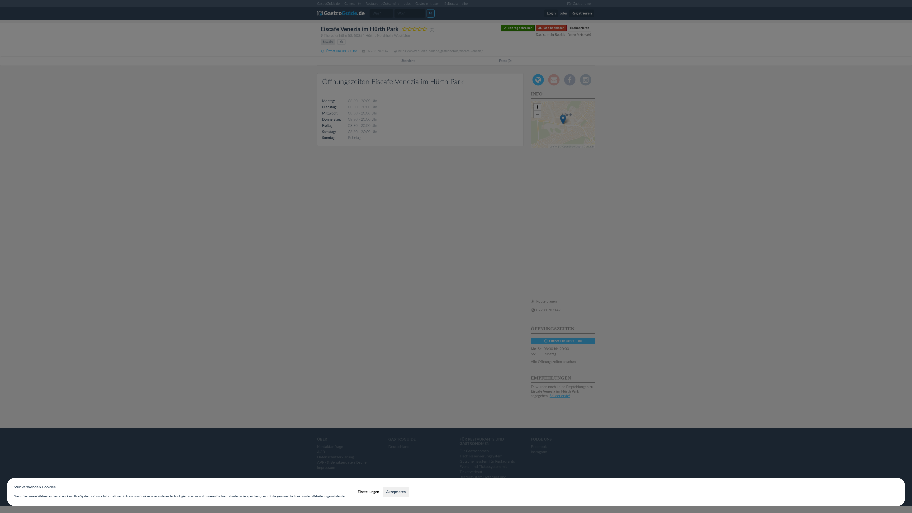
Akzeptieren (396, 492)
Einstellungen (368, 492)
